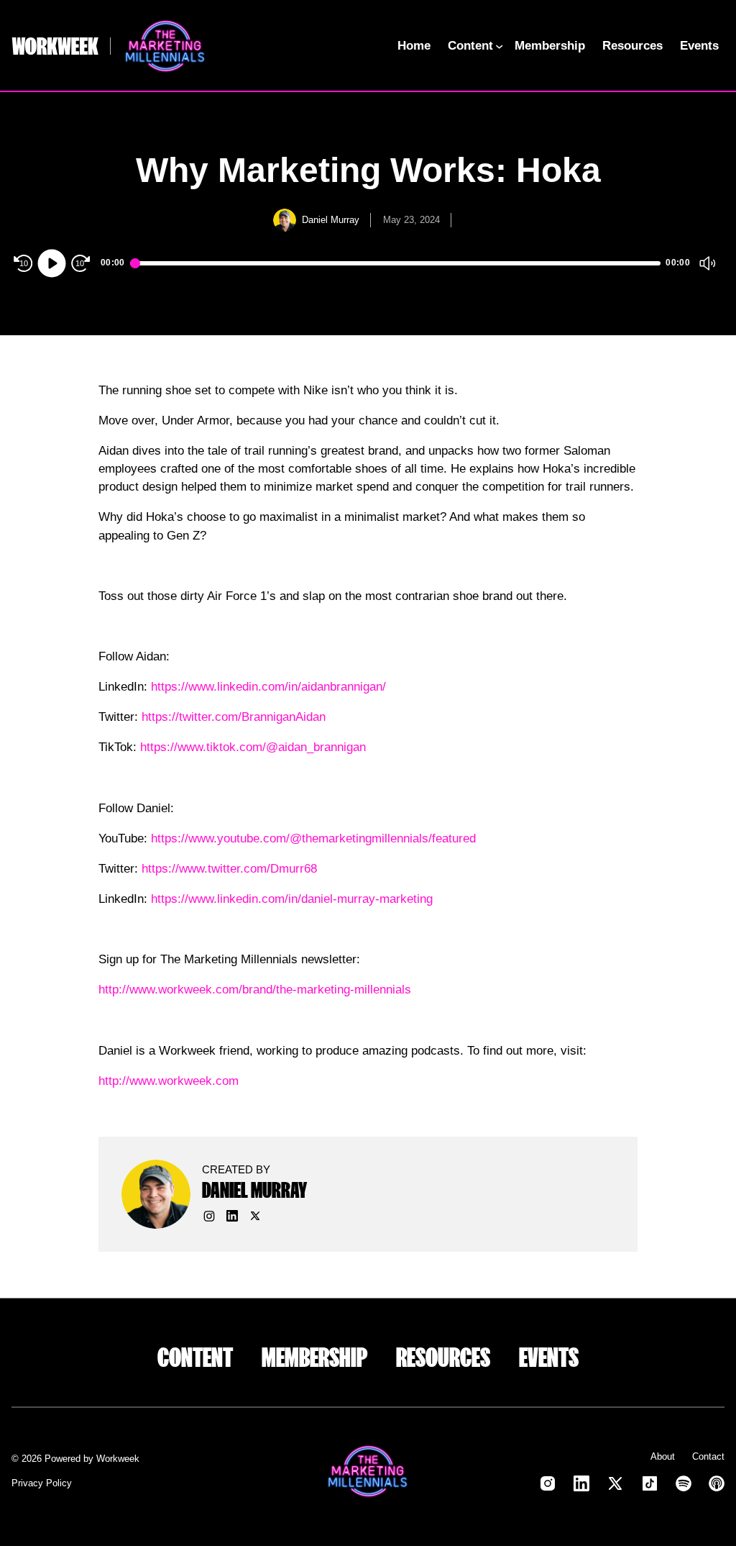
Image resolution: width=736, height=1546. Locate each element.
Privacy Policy (42, 1483)
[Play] (51, 263)
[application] (368, 263)
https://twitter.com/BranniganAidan (234, 717)
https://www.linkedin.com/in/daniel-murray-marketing (292, 899)
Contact (708, 1456)
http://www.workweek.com (168, 1081)
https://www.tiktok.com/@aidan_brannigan (253, 747)
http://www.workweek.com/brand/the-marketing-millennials (254, 989)
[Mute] (707, 263)
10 (23, 263)
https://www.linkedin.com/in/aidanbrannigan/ (268, 687)
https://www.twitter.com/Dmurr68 (229, 869)
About (662, 1456)
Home (414, 46)
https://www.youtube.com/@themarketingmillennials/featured (313, 838)
